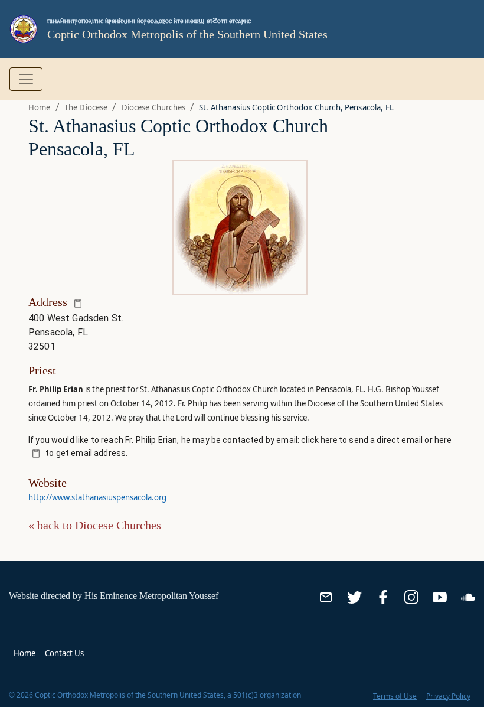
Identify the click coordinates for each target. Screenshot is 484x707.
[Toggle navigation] (25, 79)
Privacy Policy (448, 696)
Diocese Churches (153, 107)
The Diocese (86, 107)
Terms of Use (395, 696)
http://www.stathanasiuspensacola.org (97, 497)
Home (39, 107)
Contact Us (64, 653)
